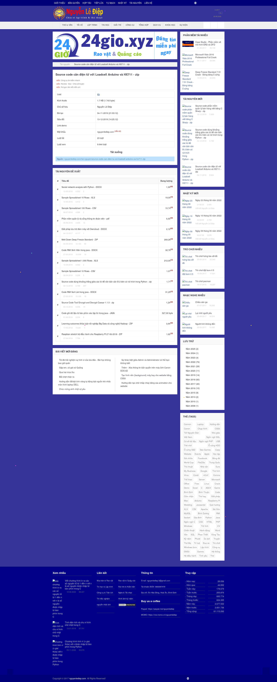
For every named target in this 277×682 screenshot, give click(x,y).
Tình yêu (203, 555)
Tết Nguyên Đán (191, 432)
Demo (186, 487)
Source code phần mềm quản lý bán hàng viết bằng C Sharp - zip (208, 108)
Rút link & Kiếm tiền (126, 586)
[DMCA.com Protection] (127, 604)
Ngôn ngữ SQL (213, 437)
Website (187, 453)
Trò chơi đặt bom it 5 (204, 270)
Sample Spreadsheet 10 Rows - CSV (78, 271)
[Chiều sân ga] (188, 303)
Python (208, 517)
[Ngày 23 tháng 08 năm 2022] (188, 203)
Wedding (188, 504)
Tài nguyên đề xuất (68, 171)
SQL (193, 534)
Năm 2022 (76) (193, 361)
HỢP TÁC (87, 2)
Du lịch (207, 538)
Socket (187, 517)
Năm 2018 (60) (193, 379)
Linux (206, 483)
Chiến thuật (189, 530)
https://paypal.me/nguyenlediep (161, 608)
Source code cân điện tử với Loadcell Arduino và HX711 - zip (208, 169)
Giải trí (117, 25)
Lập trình (92, 25)
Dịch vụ (157, 25)
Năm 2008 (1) (192, 405)
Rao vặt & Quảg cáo (126, 580)
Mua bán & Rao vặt (105, 580)
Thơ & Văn (67, 25)
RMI (218, 513)
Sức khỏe (188, 458)
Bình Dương (203, 513)
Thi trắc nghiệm (103, 598)
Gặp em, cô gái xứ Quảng (71, 367)
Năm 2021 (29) (193, 366)
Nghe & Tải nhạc (125, 592)
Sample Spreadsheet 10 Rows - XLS (78, 197)
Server (202, 479)
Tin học (105, 25)
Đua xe (206, 543)
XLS (186, 509)
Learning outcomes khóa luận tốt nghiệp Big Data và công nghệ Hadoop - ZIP (97, 323)
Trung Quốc (214, 462)
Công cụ (130, 25)
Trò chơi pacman (203, 281)
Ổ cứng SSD (189, 449)
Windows (188, 526)
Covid (196, 475)
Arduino (198, 500)
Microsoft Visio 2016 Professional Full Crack (205, 56)
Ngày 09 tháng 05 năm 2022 (208, 230)
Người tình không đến (205, 323)
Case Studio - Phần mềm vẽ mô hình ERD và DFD (208, 43)
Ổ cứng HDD (214, 445)
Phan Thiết (203, 534)
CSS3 (217, 428)
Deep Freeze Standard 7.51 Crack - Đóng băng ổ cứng (208, 73)
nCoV (205, 475)
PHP (218, 521)
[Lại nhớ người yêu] (188, 314)
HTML (209, 521)
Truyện (217, 538)
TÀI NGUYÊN (135, 2)
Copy (217, 449)
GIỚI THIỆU (59, 2)
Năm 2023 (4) (192, 357)
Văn (186, 534)
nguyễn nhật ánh (104, 604)
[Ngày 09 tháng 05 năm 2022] (188, 234)
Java (218, 517)
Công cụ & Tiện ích (105, 592)
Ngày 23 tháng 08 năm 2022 (208, 200)
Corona (216, 475)
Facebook (202, 458)
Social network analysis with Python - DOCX (82, 187)
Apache (204, 509)
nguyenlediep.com (77, 678)
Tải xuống (116, 152)
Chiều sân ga (201, 302)
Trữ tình (204, 526)
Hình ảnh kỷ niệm (125, 598)
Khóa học (170, 25)
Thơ (212, 555)
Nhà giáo (216, 432)
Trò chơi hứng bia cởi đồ (206, 256)
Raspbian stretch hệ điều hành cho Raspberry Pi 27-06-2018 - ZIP (92, 334)
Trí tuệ (197, 543)
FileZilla (201, 462)
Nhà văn (204, 466)
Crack (217, 483)
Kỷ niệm (187, 538)
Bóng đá (216, 458)
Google (204, 470)
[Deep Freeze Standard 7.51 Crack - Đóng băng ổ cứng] (188, 80)
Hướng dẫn (215, 424)
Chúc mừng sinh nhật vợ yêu (72, 389)
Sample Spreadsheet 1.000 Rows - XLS (80, 260)
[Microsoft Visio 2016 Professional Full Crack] (188, 59)
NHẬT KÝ (122, 2)
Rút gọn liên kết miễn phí (70, 87)
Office (186, 483)
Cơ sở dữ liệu (190, 441)
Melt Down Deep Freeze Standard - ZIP (80, 239)
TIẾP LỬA (98, 2)
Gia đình (198, 517)
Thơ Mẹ (187, 543)
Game (217, 487)
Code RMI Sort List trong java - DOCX (79, 292)
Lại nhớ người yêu (203, 313)
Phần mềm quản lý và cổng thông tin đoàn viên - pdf (85, 218)
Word (217, 530)
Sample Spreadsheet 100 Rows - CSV (79, 208)
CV (218, 526)
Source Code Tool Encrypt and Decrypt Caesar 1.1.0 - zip (88, 302)
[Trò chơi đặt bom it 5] (188, 271)
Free (197, 483)
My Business (189, 470)
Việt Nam (188, 437)
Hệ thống (216, 551)
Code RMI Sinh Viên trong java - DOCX (79, 250)
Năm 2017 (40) (193, 383)
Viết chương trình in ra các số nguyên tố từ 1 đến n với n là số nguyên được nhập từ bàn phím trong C (78, 584)
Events (198, 453)
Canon (187, 428)
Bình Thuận (204, 492)
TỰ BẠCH (110, 2)
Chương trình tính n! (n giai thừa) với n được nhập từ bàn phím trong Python (78, 644)
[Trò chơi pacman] (188, 282)
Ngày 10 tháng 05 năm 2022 (208, 215)
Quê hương (215, 504)
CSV (194, 509)
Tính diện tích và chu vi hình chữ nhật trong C (78, 623)
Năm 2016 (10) (193, 388)
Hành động (205, 530)
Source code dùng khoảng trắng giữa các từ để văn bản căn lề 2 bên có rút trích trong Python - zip (107, 281)
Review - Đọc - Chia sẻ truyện (72, 83)
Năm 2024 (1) (192, 353)
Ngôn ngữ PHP (206, 441)
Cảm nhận (188, 496)
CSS (201, 521)
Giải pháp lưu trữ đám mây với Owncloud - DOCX (84, 229)
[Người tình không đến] (188, 327)
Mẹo (186, 500)
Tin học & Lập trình (105, 586)
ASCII (208, 487)
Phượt (197, 538)
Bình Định (188, 492)
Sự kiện (183, 25)
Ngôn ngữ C (189, 521)
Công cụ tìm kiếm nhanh (70, 80)
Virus (186, 475)
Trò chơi (216, 543)
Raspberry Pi (214, 500)
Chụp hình (202, 428)
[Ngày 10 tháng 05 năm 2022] (188, 218)
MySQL (187, 513)
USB (218, 441)
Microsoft (216, 479)
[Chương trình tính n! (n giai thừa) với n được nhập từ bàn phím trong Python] (58, 652)
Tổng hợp (144, 25)
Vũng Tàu (215, 534)
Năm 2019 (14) (193, 375)
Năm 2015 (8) (192, 392)
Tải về (80, 25)
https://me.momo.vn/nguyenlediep (162, 614)
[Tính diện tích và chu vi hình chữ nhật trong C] (58, 628)
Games (200, 551)
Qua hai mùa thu (66, 372)
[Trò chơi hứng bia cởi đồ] (188, 259)
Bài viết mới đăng (67, 351)
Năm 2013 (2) (192, 397)
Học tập (216, 453)
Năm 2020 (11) (193, 370)
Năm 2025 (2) (192, 348)
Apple (206, 453)
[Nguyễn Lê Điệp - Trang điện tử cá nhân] (55, 64)
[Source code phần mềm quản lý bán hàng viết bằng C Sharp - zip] (188, 113)
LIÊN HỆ (148, 2)
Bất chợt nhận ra (66, 376)
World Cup (189, 462)
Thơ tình (216, 470)
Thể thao (188, 479)
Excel (195, 487)
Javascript (200, 504)
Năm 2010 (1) (192, 401)
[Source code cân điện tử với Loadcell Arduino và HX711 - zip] (188, 174)
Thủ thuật (188, 466)
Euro (218, 466)
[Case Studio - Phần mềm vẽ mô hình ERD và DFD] (188, 43)
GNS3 (186, 551)
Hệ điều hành (190, 555)
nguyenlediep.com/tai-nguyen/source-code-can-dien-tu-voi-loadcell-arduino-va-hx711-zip (104, 158)
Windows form (190, 547)
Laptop (200, 424)
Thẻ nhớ (188, 445)
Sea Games (205, 449)
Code (217, 492)
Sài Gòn (216, 509)
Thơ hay (202, 496)
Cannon (187, 424)
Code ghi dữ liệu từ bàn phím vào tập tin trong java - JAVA (88, 313)
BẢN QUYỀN (74, 2)
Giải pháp (215, 496)
